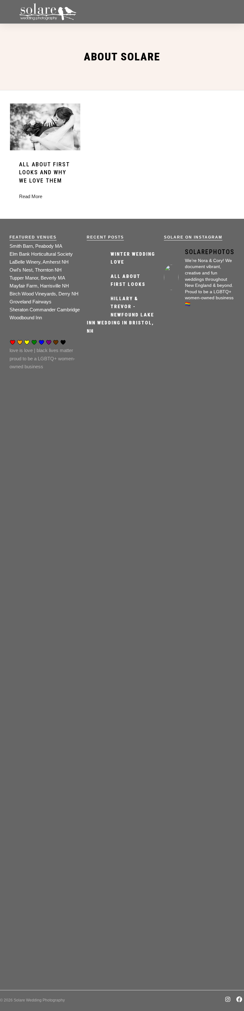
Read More (30, 196)
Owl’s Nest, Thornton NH (36, 270)
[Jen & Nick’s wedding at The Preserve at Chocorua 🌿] (217, 877)
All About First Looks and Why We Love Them (44, 172)
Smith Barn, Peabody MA (36, 246)
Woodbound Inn (26, 317)
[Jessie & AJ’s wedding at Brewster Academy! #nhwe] (181, 869)
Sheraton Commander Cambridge (45, 309)
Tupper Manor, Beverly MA (37, 277)
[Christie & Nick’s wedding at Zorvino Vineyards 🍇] (181, 436)
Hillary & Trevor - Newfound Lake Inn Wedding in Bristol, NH (120, 315)
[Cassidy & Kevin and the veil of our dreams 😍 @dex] (181, 671)
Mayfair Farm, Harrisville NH (39, 285)
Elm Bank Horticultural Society (41, 254)
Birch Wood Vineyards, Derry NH (44, 293)
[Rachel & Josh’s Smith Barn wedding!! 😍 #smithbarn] (217, 671)
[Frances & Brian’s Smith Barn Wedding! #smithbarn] (217, 408)
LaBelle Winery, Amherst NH (39, 262)
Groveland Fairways (30, 301)
